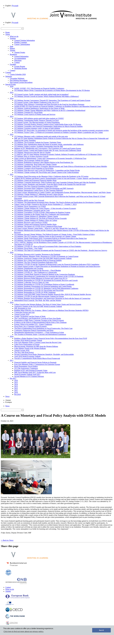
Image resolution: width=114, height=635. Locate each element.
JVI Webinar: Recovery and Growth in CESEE (31, 222)
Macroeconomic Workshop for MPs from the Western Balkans (36, 346)
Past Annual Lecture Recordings (21, 82)
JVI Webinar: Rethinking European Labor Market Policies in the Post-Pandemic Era (43, 162)
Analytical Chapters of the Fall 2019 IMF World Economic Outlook (38, 306)
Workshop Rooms (20, 68)
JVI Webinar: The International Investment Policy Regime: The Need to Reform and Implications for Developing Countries (57, 202)
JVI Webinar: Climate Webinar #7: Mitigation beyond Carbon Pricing (38, 194)
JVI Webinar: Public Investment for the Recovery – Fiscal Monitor (37, 270)
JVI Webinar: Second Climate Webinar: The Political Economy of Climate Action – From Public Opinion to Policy (54, 234)
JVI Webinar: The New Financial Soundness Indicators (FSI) (35, 262)
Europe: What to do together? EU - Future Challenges (33, 324)
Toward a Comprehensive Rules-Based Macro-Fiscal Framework (37, 358)
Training (13, 38)
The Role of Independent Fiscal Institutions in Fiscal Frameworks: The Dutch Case (43, 328)
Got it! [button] (101, 630)
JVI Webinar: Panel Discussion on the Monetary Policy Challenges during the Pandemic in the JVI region (51, 176)
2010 (16, 392)
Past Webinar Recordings (18, 80)
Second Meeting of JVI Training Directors (29, 376)
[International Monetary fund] (8, 575)
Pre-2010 (17, 394)
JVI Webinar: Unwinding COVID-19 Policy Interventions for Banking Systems (42, 212)
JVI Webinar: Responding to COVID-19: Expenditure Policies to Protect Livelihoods (44, 284)
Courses (8, 72)
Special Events (10, 84)
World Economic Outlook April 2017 (27, 374)
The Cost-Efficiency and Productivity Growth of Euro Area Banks (37, 318)
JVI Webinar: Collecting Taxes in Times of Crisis (31, 282)
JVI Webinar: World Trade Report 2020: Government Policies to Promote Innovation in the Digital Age (50, 238)
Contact (17, 62)
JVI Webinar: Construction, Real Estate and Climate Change (35, 164)
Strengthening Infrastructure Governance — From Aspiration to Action (39, 332)
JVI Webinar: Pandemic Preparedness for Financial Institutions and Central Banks (43, 286)
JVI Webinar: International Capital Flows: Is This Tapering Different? (38, 190)
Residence (13, 54)
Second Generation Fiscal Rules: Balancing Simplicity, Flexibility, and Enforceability (44, 354)
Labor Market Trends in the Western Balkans (30, 348)
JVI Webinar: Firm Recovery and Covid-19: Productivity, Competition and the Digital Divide (47, 170)
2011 (16, 390)
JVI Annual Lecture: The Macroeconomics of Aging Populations (37, 122)
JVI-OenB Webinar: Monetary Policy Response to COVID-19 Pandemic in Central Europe (46, 256)
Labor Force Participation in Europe (27, 344)
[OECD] (14, 611)
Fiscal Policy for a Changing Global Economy (30, 326)
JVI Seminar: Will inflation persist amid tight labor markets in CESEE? (39, 118)
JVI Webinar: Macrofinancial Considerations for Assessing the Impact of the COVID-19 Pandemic (48, 276)
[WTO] (11, 625)
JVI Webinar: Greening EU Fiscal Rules (28, 112)
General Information (21, 56)
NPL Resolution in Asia (22, 308)
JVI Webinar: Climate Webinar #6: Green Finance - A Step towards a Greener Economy (45, 208)
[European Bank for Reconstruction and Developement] (17, 598)
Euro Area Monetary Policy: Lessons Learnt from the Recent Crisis (37, 342)
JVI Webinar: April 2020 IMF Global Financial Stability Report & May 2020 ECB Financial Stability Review (52, 294)
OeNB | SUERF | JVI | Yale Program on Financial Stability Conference (39, 88)
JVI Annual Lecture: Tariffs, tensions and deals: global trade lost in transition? (41, 94)
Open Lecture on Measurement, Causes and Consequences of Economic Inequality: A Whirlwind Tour (50, 158)
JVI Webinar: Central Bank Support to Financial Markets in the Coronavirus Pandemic (44, 274)
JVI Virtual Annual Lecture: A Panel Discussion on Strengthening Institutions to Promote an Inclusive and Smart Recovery (57, 266)
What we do (14, 36)
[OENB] (16, 583)
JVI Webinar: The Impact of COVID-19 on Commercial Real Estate (38, 226)
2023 (11, 116)
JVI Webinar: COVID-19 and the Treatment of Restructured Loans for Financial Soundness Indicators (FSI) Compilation (56, 264)
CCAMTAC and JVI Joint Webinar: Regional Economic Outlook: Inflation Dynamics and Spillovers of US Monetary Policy (58, 154)
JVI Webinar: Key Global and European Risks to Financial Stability (38, 260)
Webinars (8, 76)
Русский (15, 6)
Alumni (12, 50)
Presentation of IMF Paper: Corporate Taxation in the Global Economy (39, 320)
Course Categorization (22, 44)
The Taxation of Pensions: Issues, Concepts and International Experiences (40, 334)
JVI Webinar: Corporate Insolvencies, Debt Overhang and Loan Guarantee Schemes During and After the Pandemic (55, 182)
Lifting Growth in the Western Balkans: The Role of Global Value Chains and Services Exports (47, 304)
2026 (11, 86)
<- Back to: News (7, 540)
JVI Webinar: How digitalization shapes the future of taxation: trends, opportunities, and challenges (49, 144)
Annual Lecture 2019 (21, 314)
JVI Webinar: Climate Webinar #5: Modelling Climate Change (36, 216)
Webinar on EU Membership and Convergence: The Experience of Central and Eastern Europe (47, 148)
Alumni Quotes (19, 52)
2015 (16, 382)
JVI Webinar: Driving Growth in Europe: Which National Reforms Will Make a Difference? (46, 96)
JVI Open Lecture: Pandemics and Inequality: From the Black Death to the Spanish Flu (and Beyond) (50, 184)
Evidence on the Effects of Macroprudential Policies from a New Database (40, 322)
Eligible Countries (20, 42)
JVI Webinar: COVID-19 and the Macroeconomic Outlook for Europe (39, 296)
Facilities (13, 64)
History (12, 48)
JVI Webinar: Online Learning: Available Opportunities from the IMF (38, 146)
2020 (11, 252)
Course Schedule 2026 (18, 74)
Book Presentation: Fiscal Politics (26, 366)
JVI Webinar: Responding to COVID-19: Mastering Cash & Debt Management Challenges (46, 288)
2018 (11, 336)
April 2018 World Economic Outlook (27, 356)
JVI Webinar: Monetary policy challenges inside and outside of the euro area (41, 136)
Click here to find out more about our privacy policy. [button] (24, 631)
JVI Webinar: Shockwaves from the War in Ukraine (32, 152)
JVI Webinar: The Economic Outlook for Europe (31, 160)
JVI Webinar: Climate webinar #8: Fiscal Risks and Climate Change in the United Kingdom (46, 172)
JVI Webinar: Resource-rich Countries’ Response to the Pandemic (37, 254)
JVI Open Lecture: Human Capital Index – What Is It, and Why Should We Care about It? (46, 228)
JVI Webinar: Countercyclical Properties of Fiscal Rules (33, 168)
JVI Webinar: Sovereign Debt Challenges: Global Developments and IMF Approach (43, 188)
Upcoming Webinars (17, 78)
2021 (11, 174)
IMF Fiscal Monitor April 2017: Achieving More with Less (35, 372)
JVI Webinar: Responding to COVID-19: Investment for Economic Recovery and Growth (46, 280)
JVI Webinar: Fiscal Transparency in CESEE (30, 206)
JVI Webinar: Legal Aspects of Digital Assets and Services (34, 114)
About (7, 34)
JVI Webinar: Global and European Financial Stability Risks (35, 180)
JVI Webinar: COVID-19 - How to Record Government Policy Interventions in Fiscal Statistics (47, 246)
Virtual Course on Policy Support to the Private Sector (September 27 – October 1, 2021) (45, 204)
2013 (16, 386)
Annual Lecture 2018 (21, 350)
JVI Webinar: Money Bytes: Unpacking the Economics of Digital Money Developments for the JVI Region (52, 90)
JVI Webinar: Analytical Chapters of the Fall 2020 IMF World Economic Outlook (43, 258)
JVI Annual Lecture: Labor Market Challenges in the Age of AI (36, 102)
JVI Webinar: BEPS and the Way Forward (29, 200)
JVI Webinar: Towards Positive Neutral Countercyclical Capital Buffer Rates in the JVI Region (47, 124)
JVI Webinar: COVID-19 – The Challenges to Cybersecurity (35, 272)
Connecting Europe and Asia (24, 312)
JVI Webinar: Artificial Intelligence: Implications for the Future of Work (39, 108)
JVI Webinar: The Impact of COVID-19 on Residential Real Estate (37, 240)
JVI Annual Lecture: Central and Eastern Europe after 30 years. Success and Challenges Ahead (47, 150)
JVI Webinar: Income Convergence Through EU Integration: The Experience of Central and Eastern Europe (52, 100)
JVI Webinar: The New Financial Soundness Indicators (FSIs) (36, 186)
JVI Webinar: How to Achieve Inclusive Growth (31, 156)
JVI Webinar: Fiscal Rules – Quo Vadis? (28, 248)
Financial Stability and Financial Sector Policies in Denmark (35, 362)
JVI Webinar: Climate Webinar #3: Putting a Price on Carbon (35, 220)
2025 (11, 92)
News (7, 396)
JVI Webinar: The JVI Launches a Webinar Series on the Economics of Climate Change (45, 236)
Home (7, 32)
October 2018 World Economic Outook (28, 340)
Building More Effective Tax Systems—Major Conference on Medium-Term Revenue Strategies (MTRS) (51, 310)
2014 (16, 384)
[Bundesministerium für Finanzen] (16, 567)
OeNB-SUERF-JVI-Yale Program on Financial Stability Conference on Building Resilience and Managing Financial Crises (57, 106)
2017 (11, 360)
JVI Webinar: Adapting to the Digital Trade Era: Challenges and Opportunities (41, 214)
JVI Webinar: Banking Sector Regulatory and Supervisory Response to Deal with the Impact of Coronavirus (52, 298)
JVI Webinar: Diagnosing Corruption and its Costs (32, 210)
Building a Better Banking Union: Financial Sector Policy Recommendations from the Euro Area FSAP (50, 338)
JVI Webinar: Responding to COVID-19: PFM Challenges (35, 292)
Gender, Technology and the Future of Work (29, 316)
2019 (11, 302)
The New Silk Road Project (24, 352)
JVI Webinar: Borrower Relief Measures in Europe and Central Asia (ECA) (40, 278)
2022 (11, 134)
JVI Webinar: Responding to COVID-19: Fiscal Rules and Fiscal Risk (39, 290)
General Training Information (24, 40)
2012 (16, 388)
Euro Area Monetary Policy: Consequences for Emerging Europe (37, 364)
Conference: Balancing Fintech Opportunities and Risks (33, 330)
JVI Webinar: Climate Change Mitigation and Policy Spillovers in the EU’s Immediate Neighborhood (49, 110)
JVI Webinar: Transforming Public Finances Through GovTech (36, 120)
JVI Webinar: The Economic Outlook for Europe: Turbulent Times (37, 142)
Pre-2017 (13, 378)
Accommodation (20, 58)
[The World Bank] (15, 618)
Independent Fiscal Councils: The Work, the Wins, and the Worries (37, 300)
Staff (11, 46)
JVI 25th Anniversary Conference (26, 368)
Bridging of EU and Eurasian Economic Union (30, 370)
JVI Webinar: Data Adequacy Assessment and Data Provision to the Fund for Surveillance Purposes (49, 104)
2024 (11, 98)
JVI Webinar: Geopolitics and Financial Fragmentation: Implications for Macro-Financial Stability (48, 126)
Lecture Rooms (19, 66)
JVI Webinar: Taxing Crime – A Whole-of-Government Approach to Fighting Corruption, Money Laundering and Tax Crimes (58, 132)
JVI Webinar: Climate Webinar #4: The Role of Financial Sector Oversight (40, 218)
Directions (17, 60)
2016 (16, 380)
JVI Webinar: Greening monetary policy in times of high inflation (37, 128)
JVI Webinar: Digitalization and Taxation (28, 268)
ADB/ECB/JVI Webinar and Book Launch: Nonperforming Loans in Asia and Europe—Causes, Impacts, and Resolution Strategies (60, 178)
